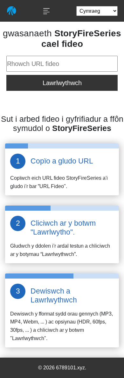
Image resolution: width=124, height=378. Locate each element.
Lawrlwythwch (62, 82)
